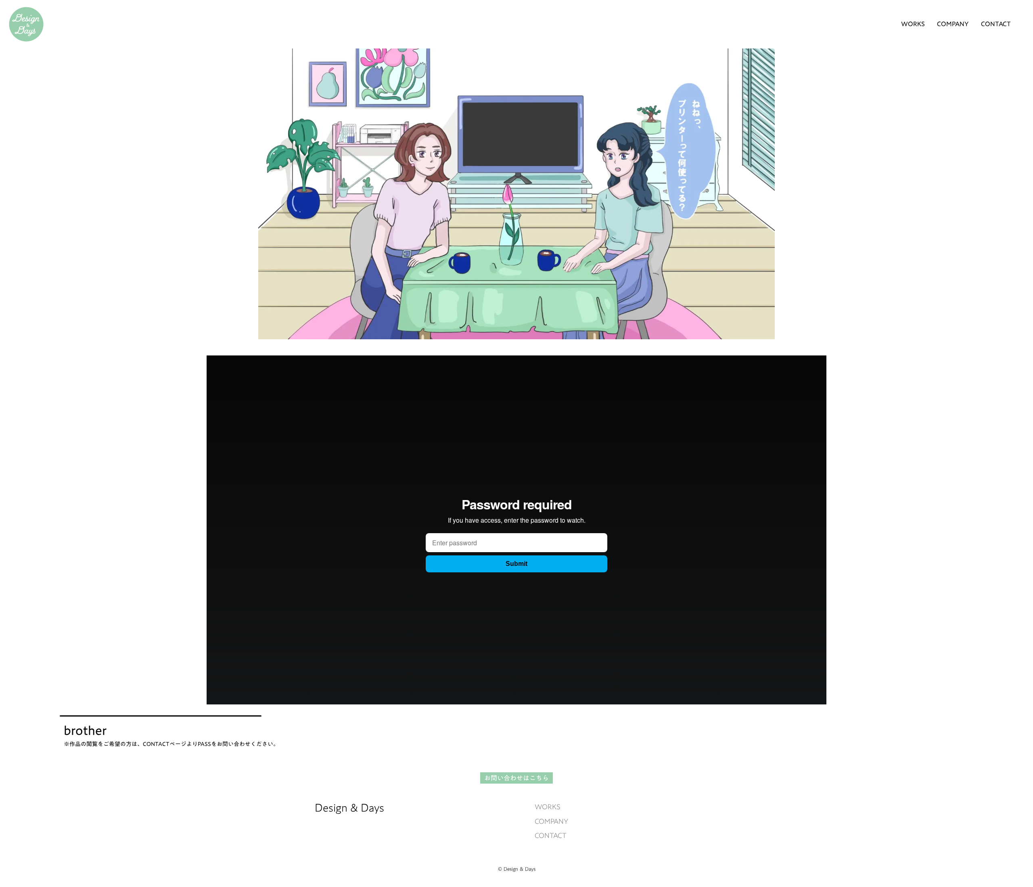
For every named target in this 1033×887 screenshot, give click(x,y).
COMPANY (551, 821)
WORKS (547, 807)
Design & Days (349, 808)
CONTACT (551, 835)
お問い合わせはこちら (516, 778)
